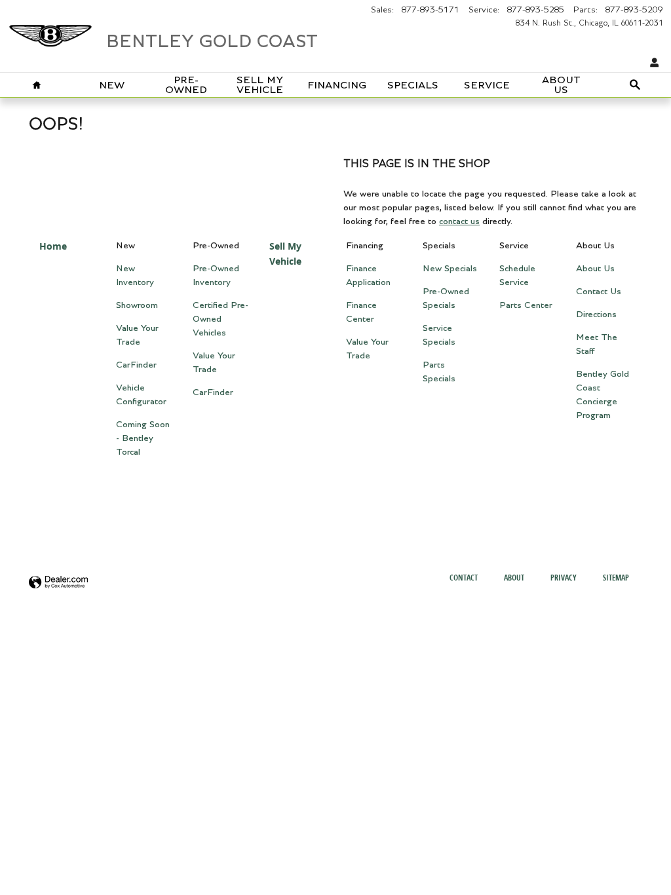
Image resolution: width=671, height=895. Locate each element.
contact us (459, 221)
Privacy (563, 577)
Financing (336, 85)
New (112, 85)
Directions (596, 314)
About (514, 577)
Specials (412, 85)
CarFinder (136, 365)
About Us (561, 85)
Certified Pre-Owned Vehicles (220, 319)
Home (53, 246)
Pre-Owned (186, 85)
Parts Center (525, 305)
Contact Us (598, 291)
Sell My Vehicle (260, 85)
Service (487, 85)
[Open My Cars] (651, 63)
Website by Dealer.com (58, 583)
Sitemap (616, 577)
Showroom (137, 305)
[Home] (50, 29)
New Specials (450, 268)
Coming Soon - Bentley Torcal (143, 438)
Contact (464, 577)
